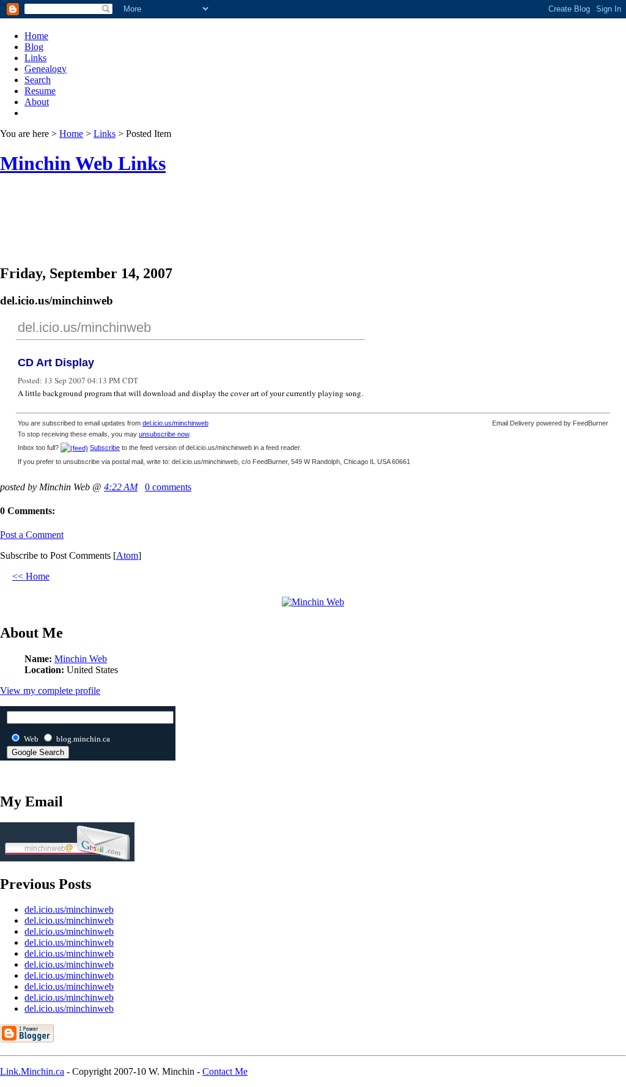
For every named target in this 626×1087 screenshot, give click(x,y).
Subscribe (105, 447)
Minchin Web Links (83, 163)
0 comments (168, 487)
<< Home (31, 576)
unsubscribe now (164, 434)
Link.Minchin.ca (32, 1071)
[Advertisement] (313, 227)
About (36, 102)
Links (35, 58)
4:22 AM (121, 487)
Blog (33, 47)
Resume (40, 91)
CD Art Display (56, 362)
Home (36, 36)
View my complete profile (50, 690)
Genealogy (45, 69)
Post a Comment (32, 534)
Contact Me (225, 1071)
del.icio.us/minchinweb (84, 327)
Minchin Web (80, 659)
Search (37, 80)
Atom (127, 555)
